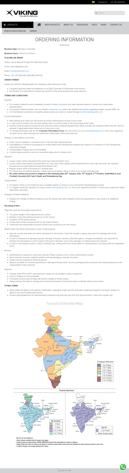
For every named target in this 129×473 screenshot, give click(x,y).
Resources (82, 25)
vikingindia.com (55, 109)
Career (33, 31)
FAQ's (94, 25)
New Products (52, 25)
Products (12, 25)
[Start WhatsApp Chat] (123, 467)
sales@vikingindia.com (95, 131)
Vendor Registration (15, 31)
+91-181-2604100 (117, 2)
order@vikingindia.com (19, 71)
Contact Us (102, 2)
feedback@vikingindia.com (91, 112)
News (103, 25)
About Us (68, 25)
